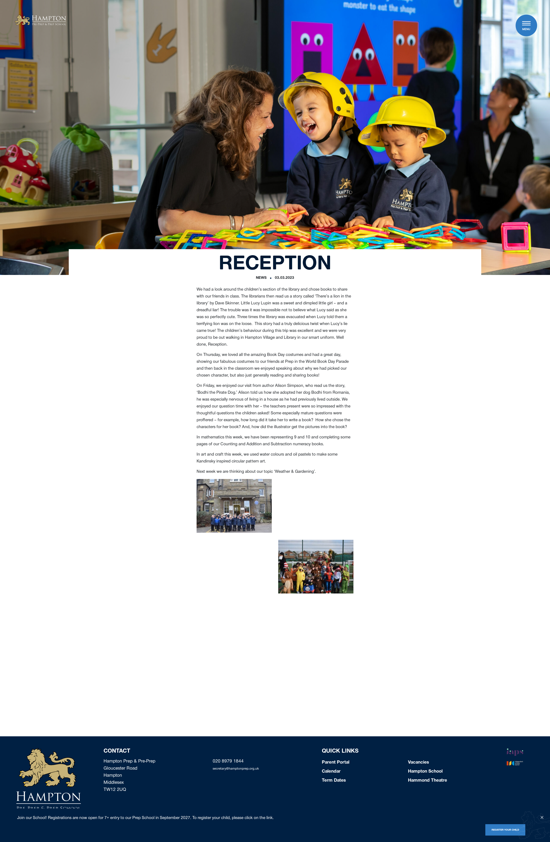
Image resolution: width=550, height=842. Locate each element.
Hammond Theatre (427, 780)
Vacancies (418, 762)
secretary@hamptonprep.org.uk (236, 769)
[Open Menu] (526, 23)
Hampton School (425, 771)
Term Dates (334, 780)
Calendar (331, 771)
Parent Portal (335, 762)
